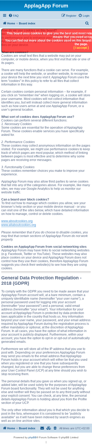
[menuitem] (13, 16)
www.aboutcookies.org (17, 221)
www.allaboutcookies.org (18, 225)
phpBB (32, 437)
